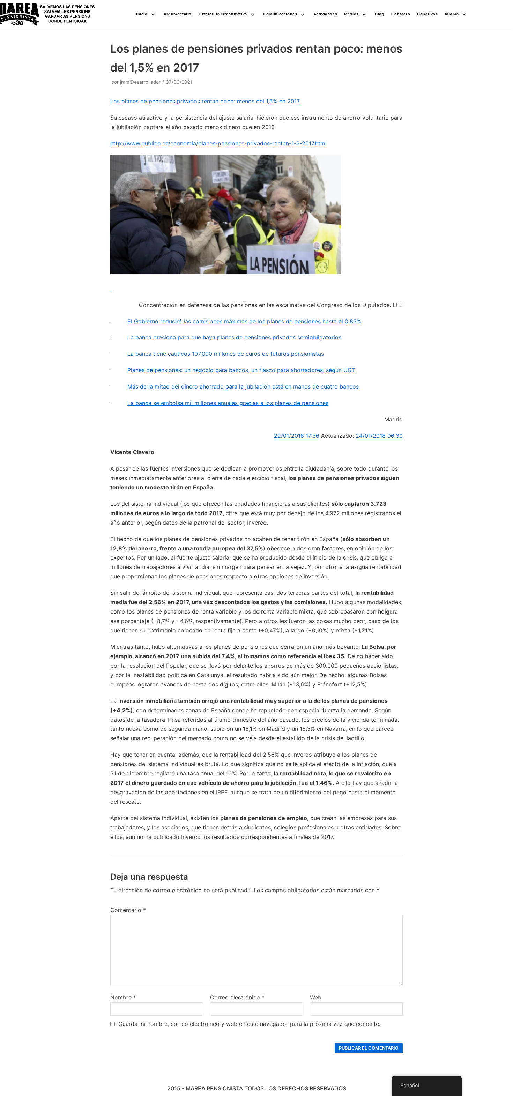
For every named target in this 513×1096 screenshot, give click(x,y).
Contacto (400, 14)
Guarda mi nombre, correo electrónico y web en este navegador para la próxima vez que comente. (249, 1023)
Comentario (128, 910)
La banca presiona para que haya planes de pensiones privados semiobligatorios (234, 337)
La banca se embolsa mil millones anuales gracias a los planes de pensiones (227, 402)
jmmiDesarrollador (140, 82)
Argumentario (178, 14)
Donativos (427, 14)
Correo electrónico (237, 997)
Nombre (123, 997)
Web (315, 997)
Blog (379, 14)
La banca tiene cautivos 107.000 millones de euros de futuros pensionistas (225, 353)
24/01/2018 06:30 (379, 435)
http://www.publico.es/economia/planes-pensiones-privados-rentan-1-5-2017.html (218, 143)
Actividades (325, 14)
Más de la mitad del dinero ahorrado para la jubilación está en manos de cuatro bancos (243, 386)
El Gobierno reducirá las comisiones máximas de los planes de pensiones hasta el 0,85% (244, 321)
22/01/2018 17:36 (296, 435)
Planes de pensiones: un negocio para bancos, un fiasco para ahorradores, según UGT (241, 370)
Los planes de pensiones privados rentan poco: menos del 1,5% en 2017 (205, 101)
